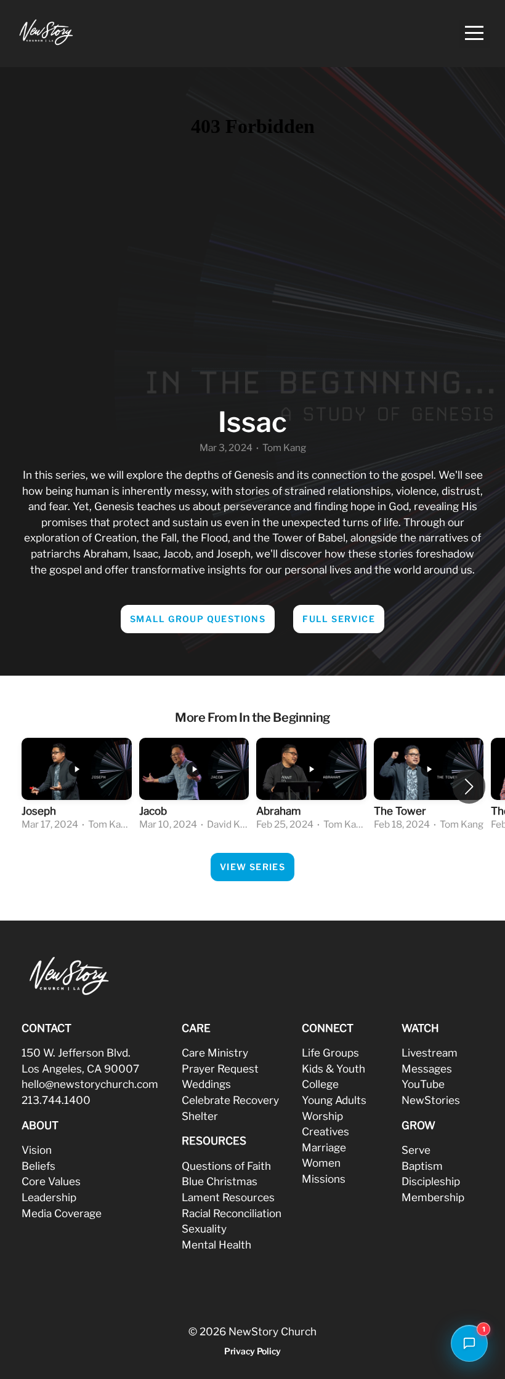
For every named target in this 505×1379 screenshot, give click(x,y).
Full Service (338, 619)
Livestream (430, 1052)
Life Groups (330, 1052)
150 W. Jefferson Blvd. (76, 1052)
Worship (322, 1115)
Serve (416, 1149)
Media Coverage (62, 1213)
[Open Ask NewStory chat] (469, 1343)
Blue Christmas (219, 1181)
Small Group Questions (197, 619)
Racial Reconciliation (231, 1213)
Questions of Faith (226, 1165)
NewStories (431, 1099)
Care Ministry (215, 1052)
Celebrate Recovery (230, 1099)
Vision (37, 1149)
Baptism (422, 1165)
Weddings (206, 1083)
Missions (323, 1178)
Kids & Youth (333, 1068)
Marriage (324, 1147)
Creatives (325, 1131)
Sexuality (204, 1228)
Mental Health (216, 1244)
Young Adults (334, 1099)
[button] (469, 786)
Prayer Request (220, 1068)
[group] (77, 786)
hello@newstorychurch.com (90, 1083)
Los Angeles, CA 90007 (80, 1068)
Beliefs (38, 1165)
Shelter (200, 1115)
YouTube (423, 1083)
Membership (433, 1197)
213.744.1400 (56, 1099)
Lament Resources (228, 1197)
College (320, 1083)
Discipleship (431, 1181)
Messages (427, 1068)
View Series (252, 866)
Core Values (51, 1181)
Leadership (49, 1197)
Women (321, 1162)
